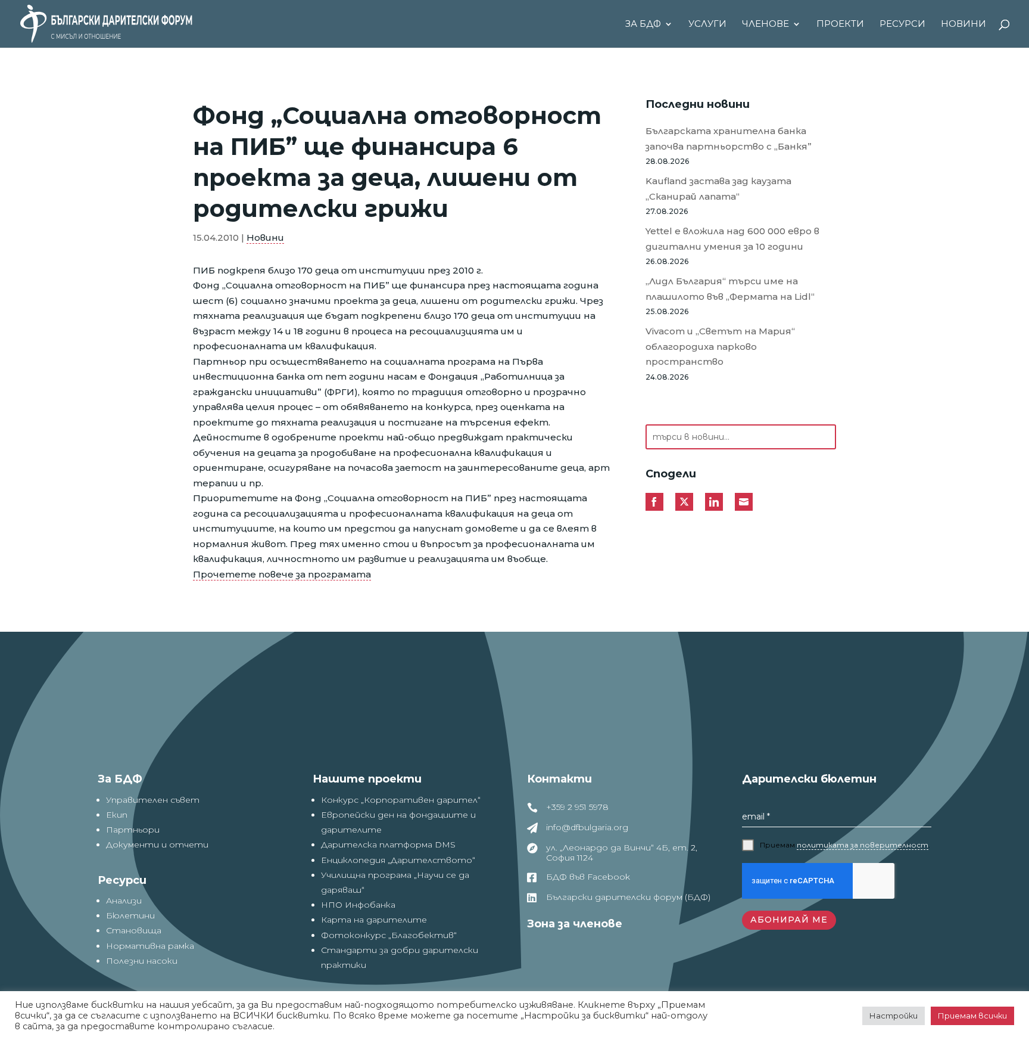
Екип (116, 814)
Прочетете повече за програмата (282, 574)
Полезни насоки (141, 960)
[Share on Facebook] (654, 502)
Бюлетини (130, 915)
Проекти (840, 24)
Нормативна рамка (150, 945)
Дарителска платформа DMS (388, 844)
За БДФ (643, 24)
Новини (963, 24)
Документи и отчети (157, 844)
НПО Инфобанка (358, 904)
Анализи (124, 900)
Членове (765, 24)
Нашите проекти (367, 779)
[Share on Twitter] (684, 502)
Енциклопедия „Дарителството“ (398, 860)
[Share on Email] (744, 502)
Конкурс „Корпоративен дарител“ (401, 799)
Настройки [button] (893, 1015)
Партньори (133, 829)
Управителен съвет (152, 799)
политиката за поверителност (862, 844)
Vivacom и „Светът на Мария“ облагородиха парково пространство (720, 346)
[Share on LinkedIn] (714, 502)
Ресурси (902, 24)
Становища (133, 930)
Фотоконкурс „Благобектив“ (389, 935)
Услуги (707, 24)
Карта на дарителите (374, 919)
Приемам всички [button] (972, 1015)
